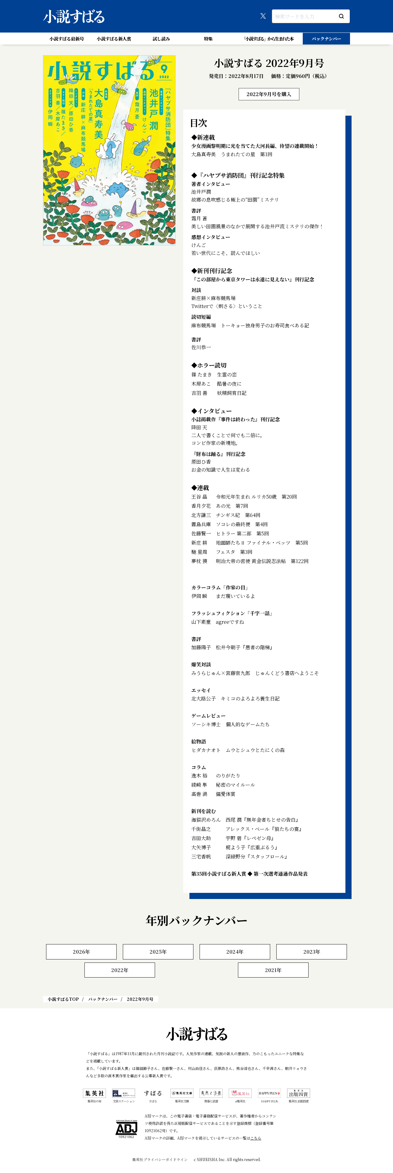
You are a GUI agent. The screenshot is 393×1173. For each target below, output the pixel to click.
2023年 (311, 951)
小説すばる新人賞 (114, 38)
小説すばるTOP (63, 999)
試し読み (161, 38)
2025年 (158, 951)
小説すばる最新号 (66, 38)
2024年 (234, 951)
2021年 (273, 970)
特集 (208, 38)
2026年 (81, 951)
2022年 (119, 970)
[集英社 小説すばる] (73, 16)
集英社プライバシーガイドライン (160, 1159)
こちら (255, 1137)
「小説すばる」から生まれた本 (267, 38)
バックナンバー (326, 38)
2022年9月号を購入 (269, 94)
